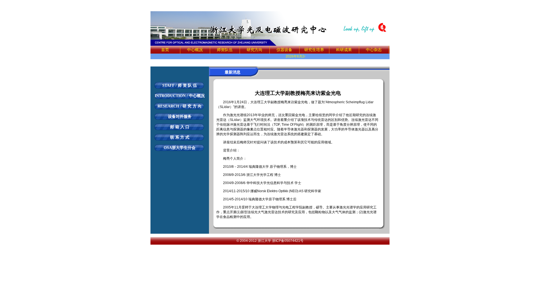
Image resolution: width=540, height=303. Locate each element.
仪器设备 (284, 49)
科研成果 (344, 49)
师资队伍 (225, 49)
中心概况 (195, 49)
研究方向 (254, 49)
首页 (165, 49)
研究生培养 (314, 49)
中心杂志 (374, 49)
